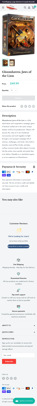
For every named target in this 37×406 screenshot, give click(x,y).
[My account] (29, 7)
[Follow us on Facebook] (3, 378)
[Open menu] (3, 7)
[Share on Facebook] (21, 106)
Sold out (18, 98)
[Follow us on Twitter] (7, 378)
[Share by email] (33, 106)
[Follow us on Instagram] (11, 378)
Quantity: (5, 90)
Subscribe (9, 361)
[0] (33, 7)
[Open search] (25, 7)
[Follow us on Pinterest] (15, 378)
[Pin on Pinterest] (25, 106)
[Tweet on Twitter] (29, 106)
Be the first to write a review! (18, 246)
